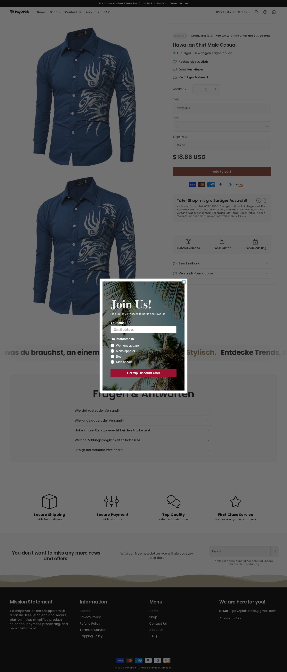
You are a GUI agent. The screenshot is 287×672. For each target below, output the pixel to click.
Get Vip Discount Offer (143, 373)
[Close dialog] (184, 282)
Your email (118, 323)
